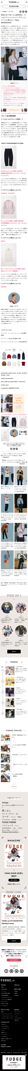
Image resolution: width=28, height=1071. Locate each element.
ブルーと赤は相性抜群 (8, 86)
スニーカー (20, 819)
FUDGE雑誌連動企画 (6, 828)
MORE (14, 941)
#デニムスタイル (20, 443)
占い (17, 814)
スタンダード (4, 1001)
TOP (2, 582)
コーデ (5, 816)
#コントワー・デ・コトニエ (10, 443)
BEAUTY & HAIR (5, 1010)
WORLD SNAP (17, 989)
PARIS (16, 993)
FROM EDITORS (16, 1052)
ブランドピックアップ (6, 997)
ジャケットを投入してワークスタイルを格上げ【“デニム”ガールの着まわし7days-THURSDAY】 (14, 455)
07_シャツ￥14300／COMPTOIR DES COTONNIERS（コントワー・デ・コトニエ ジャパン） (15, 99)
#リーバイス (10, 445)
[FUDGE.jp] (14, 2)
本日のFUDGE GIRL (6, 819)
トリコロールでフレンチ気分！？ (11, 88)
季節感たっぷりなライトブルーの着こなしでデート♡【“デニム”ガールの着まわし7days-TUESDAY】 (13, 462)
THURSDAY (4, 193)
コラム (3, 1030)
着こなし (6, 810)
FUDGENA (14, 819)
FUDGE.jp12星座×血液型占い (11, 832)
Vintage (5, 802)
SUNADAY (4, 287)
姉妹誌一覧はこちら (13, 884)
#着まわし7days (17, 445)
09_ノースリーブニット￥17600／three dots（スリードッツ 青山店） (14, 104)
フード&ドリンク (5, 1028)
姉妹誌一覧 (9, 1052)
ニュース (3, 991)
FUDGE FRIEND (9, 822)
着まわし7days (12, 582)
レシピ (16, 1016)
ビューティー (18, 1014)
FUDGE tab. (17, 985)
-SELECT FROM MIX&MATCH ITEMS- (14, 90)
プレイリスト (4, 1034)
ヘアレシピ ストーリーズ (7, 1016)
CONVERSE (20, 828)
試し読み (14, 880)
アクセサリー (4, 1005)
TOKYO (16, 991)
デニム (17, 825)
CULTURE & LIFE (5, 1022)
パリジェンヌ (7, 825)
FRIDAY (3, 241)
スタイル (13, 817)
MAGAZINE (3, 1052)
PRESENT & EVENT (6, 1047)
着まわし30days (6, 830)
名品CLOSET (4, 989)
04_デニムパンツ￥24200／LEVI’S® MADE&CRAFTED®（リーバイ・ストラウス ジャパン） (15, 94)
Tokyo (19, 817)
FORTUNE (3, 1045)
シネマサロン (4, 1036)
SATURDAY (11, 193)
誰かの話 (3, 1041)
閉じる (15, 83)
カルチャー (4, 1024)
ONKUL (14, 828)
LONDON (17, 995)
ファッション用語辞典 (6, 999)
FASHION (6, 582)
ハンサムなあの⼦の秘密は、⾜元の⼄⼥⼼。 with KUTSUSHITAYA (13, 113)
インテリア (15, 830)
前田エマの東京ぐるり (6, 1039)
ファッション (18, 1012)
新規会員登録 (14, 960)
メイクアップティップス (7, 1018)
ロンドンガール (8, 814)
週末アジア (4, 1032)
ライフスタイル (5, 1026)
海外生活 (17, 1020)
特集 (2, 987)
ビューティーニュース (6, 1014)
